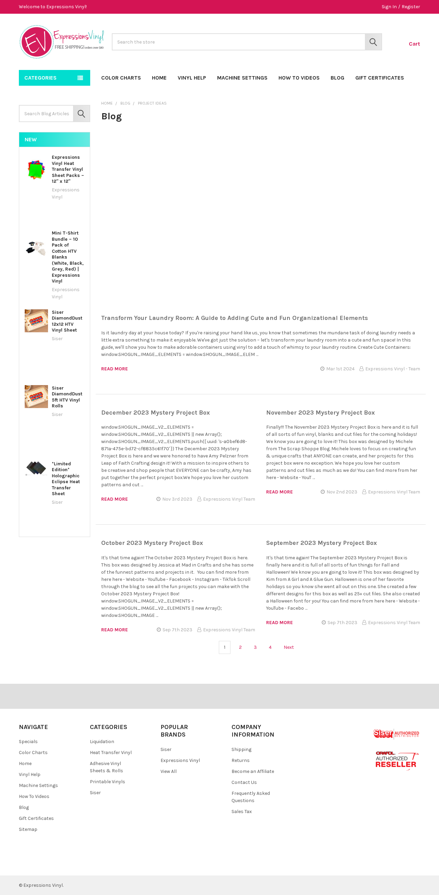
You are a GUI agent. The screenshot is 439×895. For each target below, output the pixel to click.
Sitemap (28, 829)
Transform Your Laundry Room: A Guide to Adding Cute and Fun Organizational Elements (234, 318)
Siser (95, 793)
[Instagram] (65, 865)
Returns (241, 760)
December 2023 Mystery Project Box (155, 412)
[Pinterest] (40, 865)
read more (114, 369)
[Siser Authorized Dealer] (396, 734)
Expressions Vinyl (180, 760)
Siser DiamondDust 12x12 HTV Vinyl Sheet (67, 321)
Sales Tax (242, 811)
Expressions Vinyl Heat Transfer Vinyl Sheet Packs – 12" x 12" (68, 169)
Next (289, 647)
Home (159, 77)
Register (411, 7)
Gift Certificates (379, 77)
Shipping (241, 749)
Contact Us (244, 782)
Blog (337, 77)
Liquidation (102, 741)
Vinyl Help (192, 77)
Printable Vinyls (107, 782)
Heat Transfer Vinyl (111, 752)
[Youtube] (53, 865)
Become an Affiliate (253, 771)
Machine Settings (242, 77)
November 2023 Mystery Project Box (320, 412)
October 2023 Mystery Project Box (152, 543)
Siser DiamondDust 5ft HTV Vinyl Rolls (67, 397)
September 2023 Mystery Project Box (321, 543)
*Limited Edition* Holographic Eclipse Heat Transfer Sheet (66, 479)
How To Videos (299, 77)
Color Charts (121, 77)
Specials (28, 741)
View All (169, 771)
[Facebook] (28, 865)
